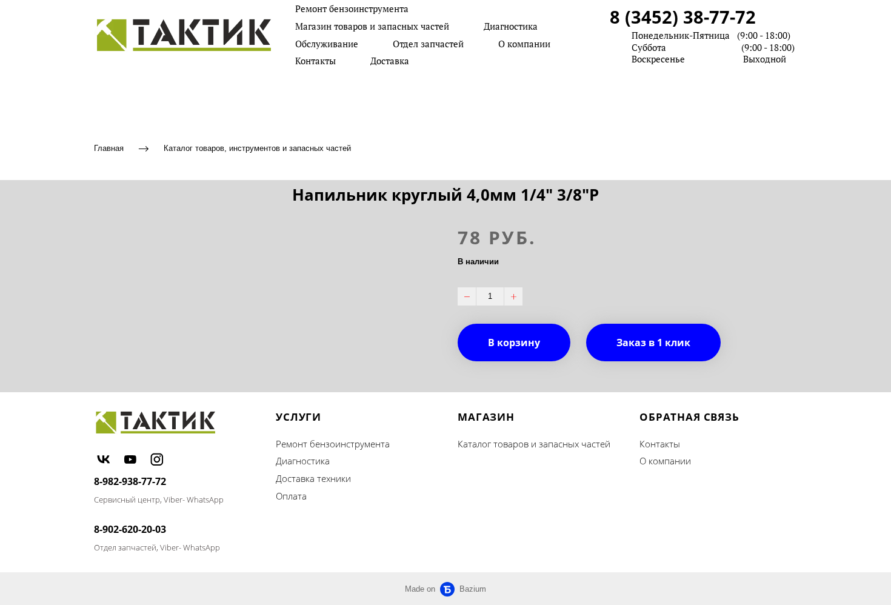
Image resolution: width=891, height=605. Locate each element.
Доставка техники (313, 478)
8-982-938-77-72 (130, 481)
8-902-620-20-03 (130, 529)
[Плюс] (513, 296)
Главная (109, 148)
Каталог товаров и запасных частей (534, 444)
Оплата (291, 496)
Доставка (389, 61)
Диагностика (511, 26)
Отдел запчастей (428, 44)
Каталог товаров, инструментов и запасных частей (257, 148)
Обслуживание (326, 44)
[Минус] (467, 296)
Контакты (315, 61)
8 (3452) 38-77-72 (683, 16)
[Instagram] (157, 459)
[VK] (103, 459)
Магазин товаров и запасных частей (372, 26)
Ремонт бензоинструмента (352, 8)
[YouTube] (130, 459)
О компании (524, 44)
